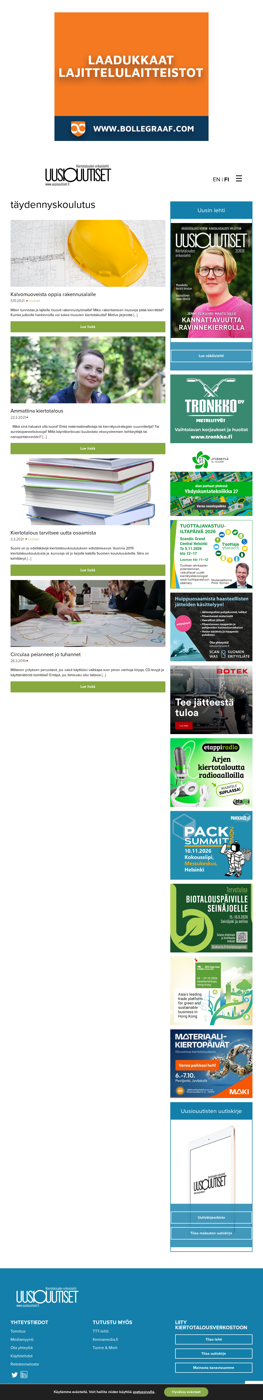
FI (226, 179)
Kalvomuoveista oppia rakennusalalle (53, 294)
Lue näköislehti (211, 356)
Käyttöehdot (22, 1356)
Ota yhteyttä (22, 1347)
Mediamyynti (22, 1339)
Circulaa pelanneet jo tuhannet (46, 654)
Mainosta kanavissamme (213, 1368)
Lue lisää (87, 327)
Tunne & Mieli (105, 1347)
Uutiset (34, 301)
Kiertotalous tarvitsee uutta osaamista (53, 533)
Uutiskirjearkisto (211, 1217)
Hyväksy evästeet (186, 1391)
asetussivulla (143, 1392)
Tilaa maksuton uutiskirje (211, 1233)
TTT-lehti (101, 1331)
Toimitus (18, 1331)
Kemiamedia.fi (105, 1339)
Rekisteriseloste (25, 1364)
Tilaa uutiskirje (213, 1353)
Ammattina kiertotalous (37, 411)
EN (216, 179)
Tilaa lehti (213, 1339)
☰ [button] (239, 179)
